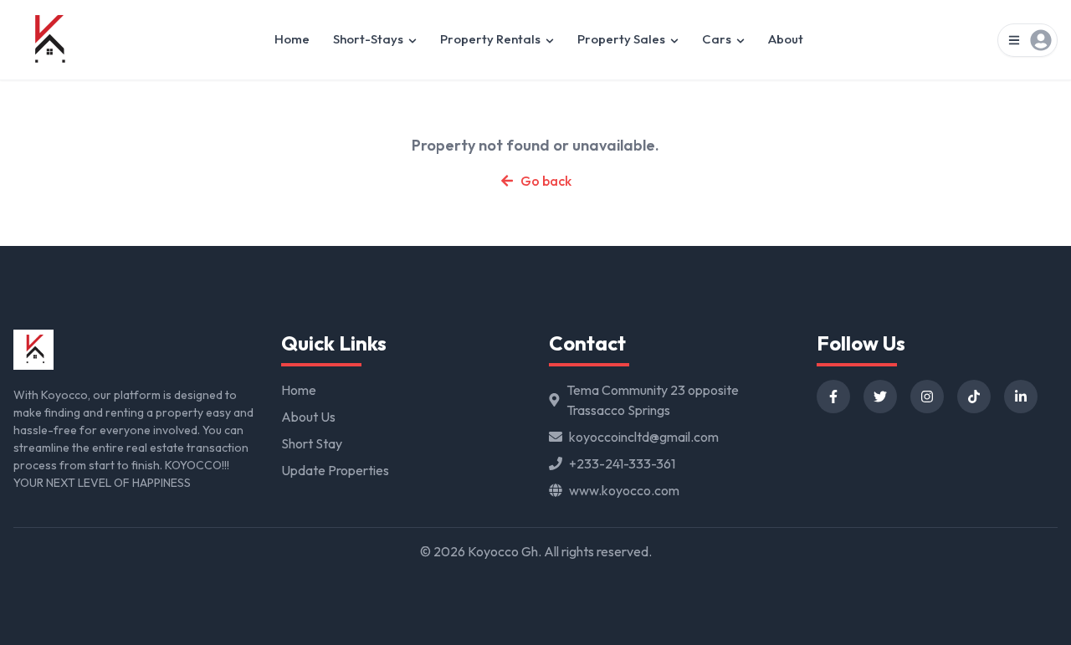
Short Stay (311, 443)
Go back (545, 180)
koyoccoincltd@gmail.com (644, 436)
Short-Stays (368, 39)
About (785, 39)
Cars (716, 39)
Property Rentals (490, 39)
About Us (308, 416)
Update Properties (335, 470)
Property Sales (621, 39)
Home (292, 39)
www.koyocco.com (624, 490)
